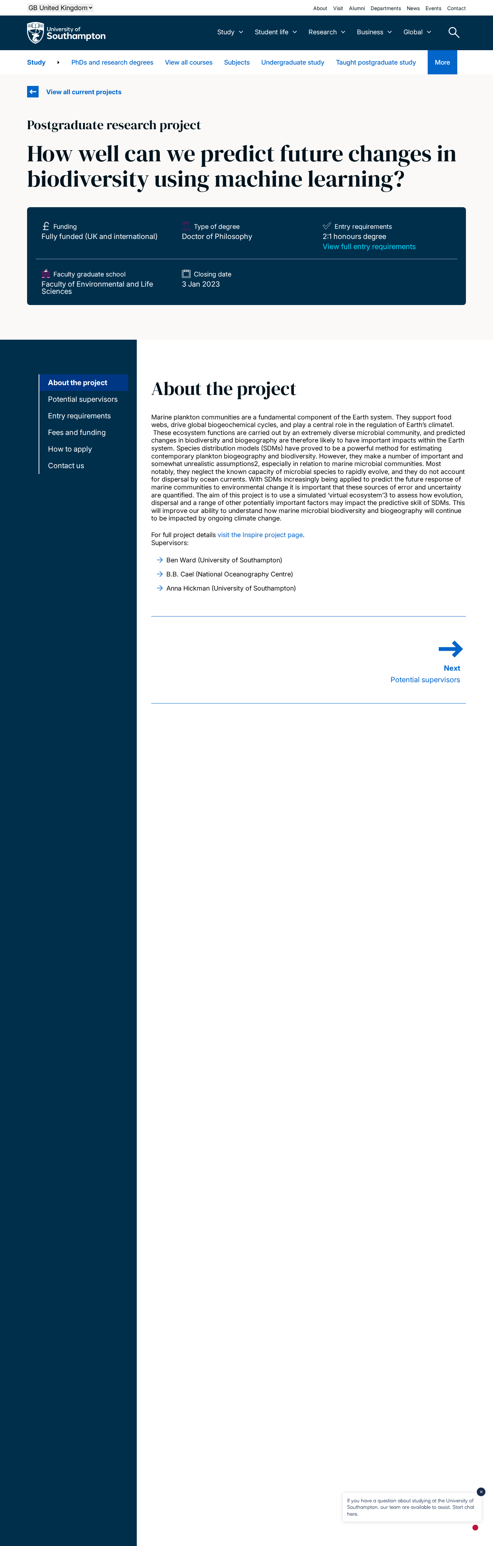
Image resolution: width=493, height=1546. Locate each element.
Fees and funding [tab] (77, 432)
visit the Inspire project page (260, 535)
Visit (338, 8)
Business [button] (370, 32)
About (320, 8)
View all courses (189, 62)
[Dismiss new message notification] (481, 1492)
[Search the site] (451, 32)
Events (433, 8)
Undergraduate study (292, 62)
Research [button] (323, 32)
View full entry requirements (369, 246)
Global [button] (413, 32)
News (413, 8)
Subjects (237, 62)
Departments (386, 8)
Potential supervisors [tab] (83, 399)
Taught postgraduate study (376, 62)
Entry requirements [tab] (79, 415)
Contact (456, 8)
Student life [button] (271, 32)
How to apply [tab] (70, 449)
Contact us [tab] (66, 465)
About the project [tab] (77, 382)
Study (36, 62)
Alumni (357, 8)
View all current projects (84, 92)
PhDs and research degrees (112, 62)
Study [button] (226, 32)
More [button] (442, 62)
